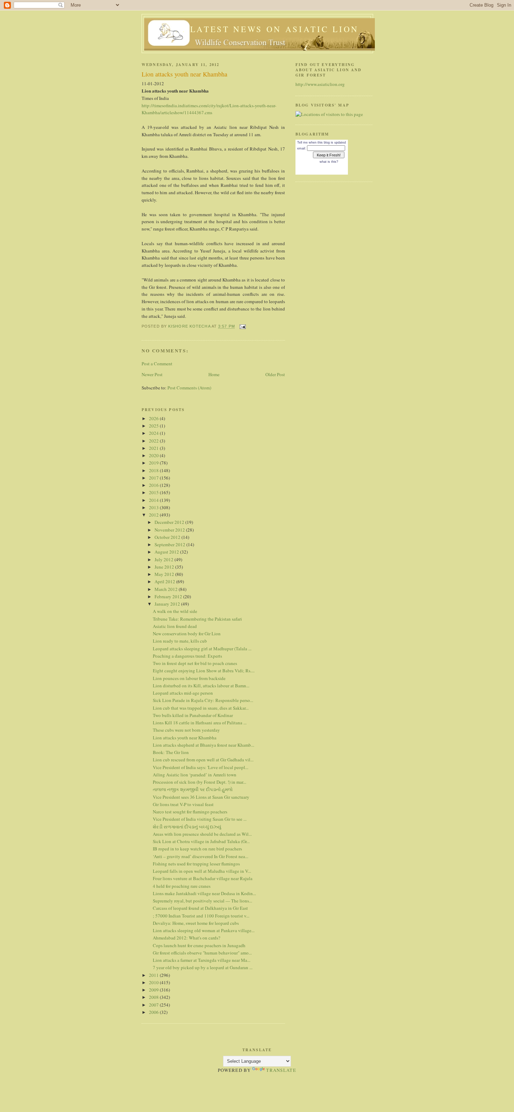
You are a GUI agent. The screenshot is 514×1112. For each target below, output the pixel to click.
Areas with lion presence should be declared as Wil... (202, 834)
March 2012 (167, 589)
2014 (154, 500)
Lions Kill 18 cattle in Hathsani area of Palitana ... (200, 722)
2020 (154, 455)
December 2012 (170, 522)
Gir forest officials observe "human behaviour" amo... (202, 953)
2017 (154, 478)
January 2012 (168, 604)
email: (301, 148)
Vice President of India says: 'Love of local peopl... (200, 767)
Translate (281, 1070)
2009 (154, 990)
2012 (154, 515)
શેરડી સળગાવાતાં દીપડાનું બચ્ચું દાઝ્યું (187, 827)
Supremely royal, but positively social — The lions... (202, 901)
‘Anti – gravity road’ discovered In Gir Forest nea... (200, 856)
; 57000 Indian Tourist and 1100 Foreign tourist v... (201, 916)
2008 (154, 997)
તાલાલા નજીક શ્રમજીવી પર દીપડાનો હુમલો (193, 789)
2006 (154, 1012)
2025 (154, 426)
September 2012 (170, 544)
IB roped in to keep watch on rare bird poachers (197, 849)
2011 (154, 975)
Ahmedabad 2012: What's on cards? (186, 938)
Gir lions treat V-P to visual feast (183, 804)
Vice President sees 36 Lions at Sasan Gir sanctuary (201, 797)
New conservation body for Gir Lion (187, 633)
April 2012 (165, 581)
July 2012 (164, 559)
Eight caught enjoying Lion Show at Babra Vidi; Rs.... (204, 670)
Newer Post (152, 374)
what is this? (329, 161)
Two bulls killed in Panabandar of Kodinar (193, 715)
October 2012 (168, 537)
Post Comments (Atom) (189, 388)
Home (214, 374)
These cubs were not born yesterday (186, 730)
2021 (154, 448)
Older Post (275, 374)
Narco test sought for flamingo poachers (190, 812)
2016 (154, 485)
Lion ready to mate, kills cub (180, 641)
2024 (154, 433)
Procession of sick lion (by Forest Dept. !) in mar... (199, 782)
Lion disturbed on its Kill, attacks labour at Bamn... (201, 685)
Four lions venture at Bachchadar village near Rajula (202, 878)
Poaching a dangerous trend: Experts (187, 656)
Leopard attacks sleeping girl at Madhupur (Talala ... (202, 648)
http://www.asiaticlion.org (320, 84)
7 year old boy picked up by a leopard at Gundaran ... (202, 967)
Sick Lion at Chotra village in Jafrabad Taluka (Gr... (201, 841)
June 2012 (165, 567)
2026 (154, 418)
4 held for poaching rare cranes (181, 886)
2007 (154, 1005)
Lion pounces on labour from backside (189, 678)
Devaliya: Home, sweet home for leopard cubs (196, 923)
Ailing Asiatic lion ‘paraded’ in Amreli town (194, 774)
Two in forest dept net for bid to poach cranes (195, 663)
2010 (154, 982)
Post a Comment (157, 363)
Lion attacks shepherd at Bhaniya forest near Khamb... (203, 745)
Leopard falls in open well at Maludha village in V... (202, 871)
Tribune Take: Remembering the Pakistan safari (197, 619)
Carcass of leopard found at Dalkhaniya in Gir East (200, 908)
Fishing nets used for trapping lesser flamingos (196, 864)
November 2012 (170, 530)
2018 (154, 470)
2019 (154, 463)
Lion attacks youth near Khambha (184, 737)
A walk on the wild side (175, 611)
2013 (154, 507)
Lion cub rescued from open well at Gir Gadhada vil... (203, 759)
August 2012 (167, 552)
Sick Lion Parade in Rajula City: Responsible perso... (203, 700)
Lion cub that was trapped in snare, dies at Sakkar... (201, 708)
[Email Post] (242, 326)
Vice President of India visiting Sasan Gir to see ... (200, 819)
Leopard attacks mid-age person (183, 693)
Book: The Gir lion (171, 752)
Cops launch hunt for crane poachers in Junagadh (199, 945)
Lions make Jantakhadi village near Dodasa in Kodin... (204, 893)
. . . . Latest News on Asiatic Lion (259, 29)
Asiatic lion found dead (175, 626)
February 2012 (169, 596)
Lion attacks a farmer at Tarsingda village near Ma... (201, 960)
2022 (154, 441)
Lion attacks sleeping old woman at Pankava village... (204, 930)
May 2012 (165, 574)
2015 (154, 492)
